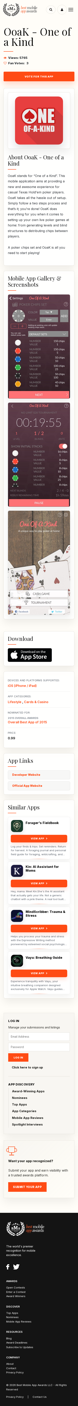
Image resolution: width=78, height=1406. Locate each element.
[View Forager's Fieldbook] (17, 826)
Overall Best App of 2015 (27, 722)
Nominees (19, 1098)
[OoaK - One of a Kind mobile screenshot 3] (39, 563)
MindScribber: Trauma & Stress (45, 914)
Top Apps (19, 1104)
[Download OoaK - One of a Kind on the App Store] (39, 655)
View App (37, 838)
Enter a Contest (16, 1291)
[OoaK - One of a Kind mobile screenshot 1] (39, 346)
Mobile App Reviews (27, 1118)
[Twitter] (16, 1267)
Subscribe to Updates (19, 1347)
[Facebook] (7, 1267)
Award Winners (15, 1296)
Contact (11, 1368)
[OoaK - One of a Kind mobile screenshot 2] (39, 455)
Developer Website (26, 774)
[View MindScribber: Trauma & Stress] (17, 916)
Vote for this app (39, 76)
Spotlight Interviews (27, 1124)
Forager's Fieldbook (42, 823)
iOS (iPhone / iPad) (22, 686)
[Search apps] (51, 9)
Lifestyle (14, 702)
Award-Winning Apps (28, 1091)
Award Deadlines (16, 1342)
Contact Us (40, 1396)
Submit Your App (27, 1187)
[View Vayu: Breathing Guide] (17, 961)
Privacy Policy (15, 1372)
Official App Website (27, 785)
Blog (9, 1338)
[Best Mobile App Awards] (25, 9)
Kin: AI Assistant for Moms (42, 868)
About (10, 1363)
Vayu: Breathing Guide (44, 958)
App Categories (24, 1111)
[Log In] (62, 9)
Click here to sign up (27, 1067)
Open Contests (15, 1287)
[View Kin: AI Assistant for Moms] (17, 871)
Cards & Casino (36, 702)
